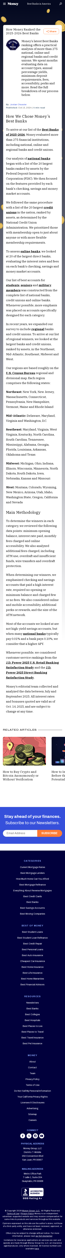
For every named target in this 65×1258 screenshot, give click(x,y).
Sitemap (32, 1114)
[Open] (4, 4)
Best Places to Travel (33, 1032)
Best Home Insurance (33, 967)
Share (52, 31)
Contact (32, 1067)
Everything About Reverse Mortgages (32, 890)
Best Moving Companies (32, 914)
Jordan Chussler (18, 104)
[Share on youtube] (41, 1137)
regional (37, 329)
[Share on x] (29, 1137)
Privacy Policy (32, 1079)
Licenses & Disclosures (32, 1102)
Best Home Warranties (32, 979)
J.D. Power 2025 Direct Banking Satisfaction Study (28, 672)
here (37, 1249)
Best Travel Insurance (32, 1038)
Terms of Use (32, 1085)
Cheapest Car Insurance (32, 961)
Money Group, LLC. (31, 1211)
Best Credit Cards (32, 896)
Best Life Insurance (32, 973)
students (12, 285)
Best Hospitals (32, 1020)
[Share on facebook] (23, 1137)
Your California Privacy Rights (33, 1097)
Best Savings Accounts (32, 908)
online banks (30, 251)
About (32, 1062)
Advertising (32, 1108)
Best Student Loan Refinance (32, 938)
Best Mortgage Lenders (33, 873)
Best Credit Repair (32, 944)
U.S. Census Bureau (20, 373)
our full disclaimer (43, 1236)
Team (32, 1073)
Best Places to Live (32, 1026)
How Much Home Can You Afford (32, 879)
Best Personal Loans (32, 949)
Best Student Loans (32, 932)
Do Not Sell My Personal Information (32, 1091)
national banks (39, 158)
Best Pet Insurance (32, 1043)
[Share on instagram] (35, 1137)
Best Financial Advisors (32, 984)
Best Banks (32, 902)
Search (60, 4)
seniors (26, 285)
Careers (33, 1120)
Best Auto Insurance (32, 955)
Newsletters (32, 1003)
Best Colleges (32, 1014)
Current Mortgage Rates (32, 867)
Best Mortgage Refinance (32, 885)
